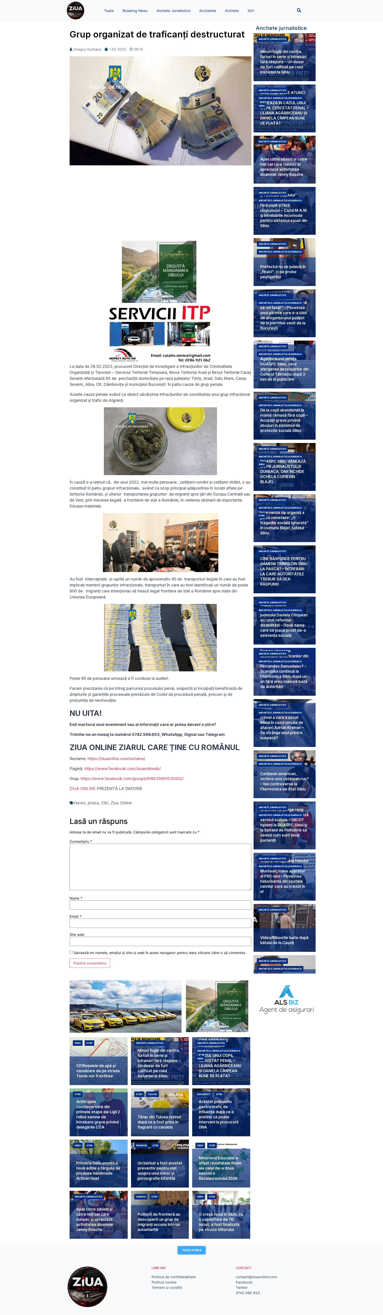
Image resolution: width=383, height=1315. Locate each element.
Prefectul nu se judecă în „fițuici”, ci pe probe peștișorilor (283, 272)
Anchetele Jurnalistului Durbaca (280, 98)
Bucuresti (203, 1094)
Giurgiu (141, 1196)
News (80, 802)
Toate (109, 10)
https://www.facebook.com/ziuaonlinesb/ (122, 768)
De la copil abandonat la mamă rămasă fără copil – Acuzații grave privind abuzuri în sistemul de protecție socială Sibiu (284, 420)
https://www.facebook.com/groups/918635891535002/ (132, 778)
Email (76, 916)
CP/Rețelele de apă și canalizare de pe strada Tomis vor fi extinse (98, 1071)
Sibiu (262, 105)
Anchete (232, 10)
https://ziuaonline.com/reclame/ (116, 758)
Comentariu (81, 841)
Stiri (251, 10)
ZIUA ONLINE (83, 788)
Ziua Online (121, 802)
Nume (76, 898)
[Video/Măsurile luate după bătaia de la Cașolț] (285, 928)
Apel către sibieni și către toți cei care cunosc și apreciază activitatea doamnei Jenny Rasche (94, 1219)
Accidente (207, 10)
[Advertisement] (160, 205)
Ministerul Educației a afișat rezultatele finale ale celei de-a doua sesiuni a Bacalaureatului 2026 (220, 1168)
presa (93, 802)
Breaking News (135, 10)
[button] (299, 10)
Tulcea (152, 1094)
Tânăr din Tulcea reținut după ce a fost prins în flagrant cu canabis (159, 1122)
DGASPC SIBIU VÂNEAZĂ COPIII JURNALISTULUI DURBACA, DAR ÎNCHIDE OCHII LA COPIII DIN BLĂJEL (283, 471)
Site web (77, 934)
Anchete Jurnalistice (173, 10)
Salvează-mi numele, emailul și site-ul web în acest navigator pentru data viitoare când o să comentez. (160, 952)
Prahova (141, 1145)
